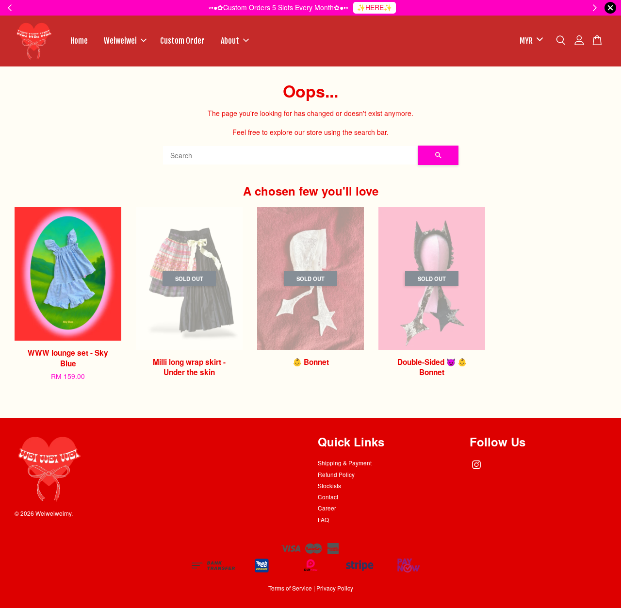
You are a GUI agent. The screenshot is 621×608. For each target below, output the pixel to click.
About (230, 41)
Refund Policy (336, 474)
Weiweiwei (120, 41)
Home (79, 41)
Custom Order (182, 41)
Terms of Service (290, 588)
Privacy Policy (334, 588)
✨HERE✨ (374, 7)
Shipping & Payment (345, 463)
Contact (328, 497)
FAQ (323, 519)
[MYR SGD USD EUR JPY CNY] (529, 41)
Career (327, 508)
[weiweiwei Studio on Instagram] (476, 469)
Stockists (329, 485)
